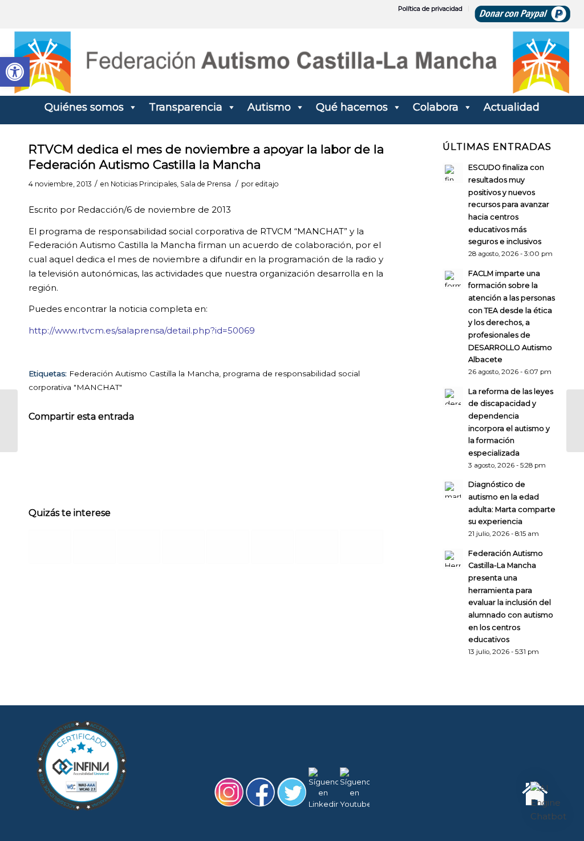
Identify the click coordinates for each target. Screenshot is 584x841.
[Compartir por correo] (364, 450)
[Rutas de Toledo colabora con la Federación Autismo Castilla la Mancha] (138, 547)
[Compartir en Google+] (127, 450)
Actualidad (512, 107)
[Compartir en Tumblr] (246, 450)
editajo (267, 184)
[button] (548, 803)
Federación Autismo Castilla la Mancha (144, 373)
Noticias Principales (144, 184)
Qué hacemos (352, 107)
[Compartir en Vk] (285, 450)
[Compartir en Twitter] (88, 450)
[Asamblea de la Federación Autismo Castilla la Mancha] (183, 547)
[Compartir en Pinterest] (167, 450)
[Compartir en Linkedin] (207, 450)
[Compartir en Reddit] (325, 450)
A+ (527, 806)
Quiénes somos (84, 107)
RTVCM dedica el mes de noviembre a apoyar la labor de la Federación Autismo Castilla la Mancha (206, 157)
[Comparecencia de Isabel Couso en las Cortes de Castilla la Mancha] (272, 547)
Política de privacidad (430, 9)
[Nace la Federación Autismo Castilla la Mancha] (227, 547)
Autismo (269, 107)
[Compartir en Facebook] (48, 450)
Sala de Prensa (205, 184)
